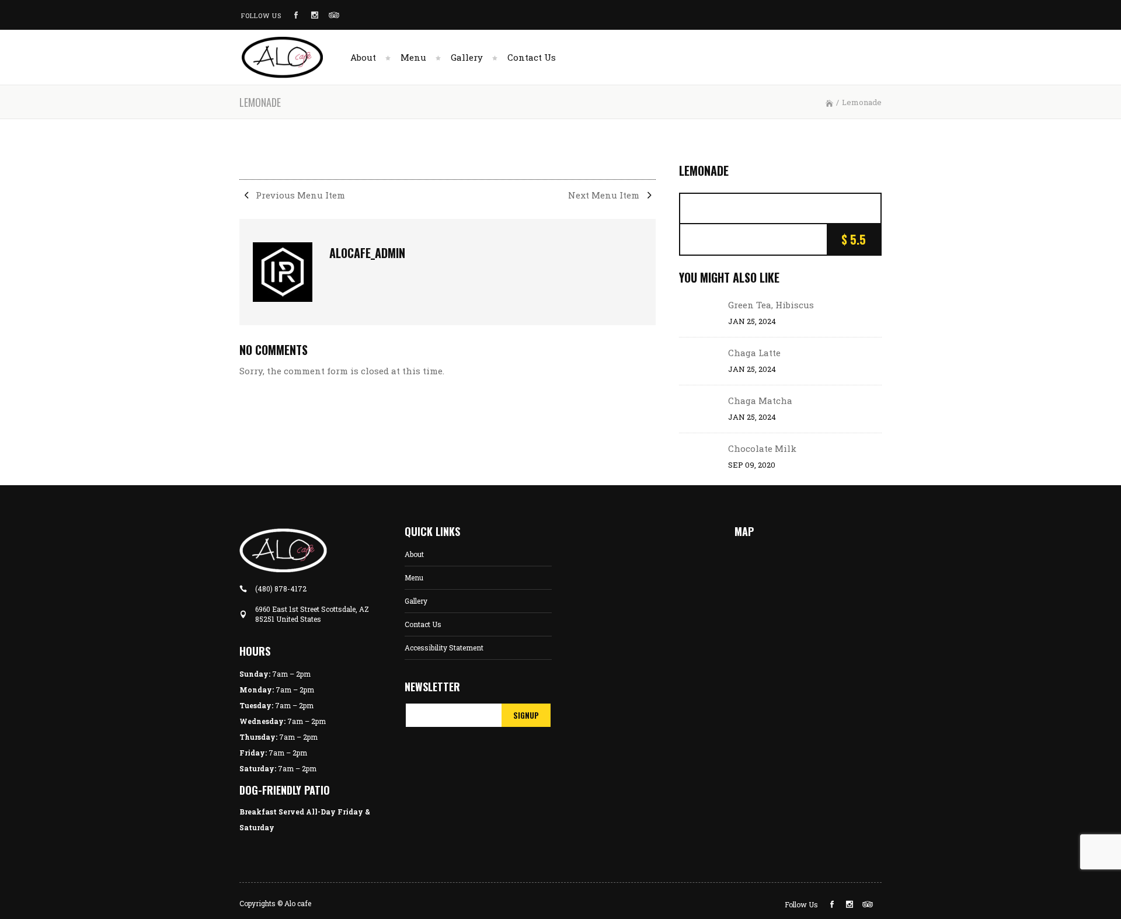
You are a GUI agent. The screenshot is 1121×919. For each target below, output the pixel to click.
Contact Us (423, 624)
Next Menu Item (605, 195)
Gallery (416, 600)
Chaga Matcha (760, 400)
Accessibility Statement (444, 647)
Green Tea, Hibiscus (771, 305)
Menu (414, 577)
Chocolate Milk (762, 448)
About (414, 554)
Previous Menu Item (299, 195)
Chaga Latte (754, 352)
